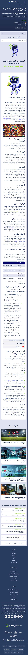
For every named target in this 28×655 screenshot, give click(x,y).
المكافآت (14, 553)
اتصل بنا (13, 597)
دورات (13, 560)
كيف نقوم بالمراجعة (14, 592)
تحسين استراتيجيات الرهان (12, 210)
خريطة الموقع (14, 599)
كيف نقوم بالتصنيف (14, 594)
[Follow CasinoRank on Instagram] (18, 616)
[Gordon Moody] (13, 636)
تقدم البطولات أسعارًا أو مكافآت (14, 227)
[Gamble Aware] (15, 640)
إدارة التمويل (13, 578)
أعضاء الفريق (14, 562)
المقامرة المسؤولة (14, 576)
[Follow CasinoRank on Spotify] (9, 616)
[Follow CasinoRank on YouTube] (12, 616)
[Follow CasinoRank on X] (15, 616)
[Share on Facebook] (22, 28)
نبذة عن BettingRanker (13, 589)
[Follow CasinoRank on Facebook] (21, 616)
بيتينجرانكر (21, 236)
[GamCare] (8, 632)
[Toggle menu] (25, 1)
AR (14, 620)
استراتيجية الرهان (14, 571)
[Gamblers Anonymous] (15, 632)
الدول (14, 558)
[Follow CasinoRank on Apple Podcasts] (6, 616)
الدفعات (13, 555)
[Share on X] (25, 28)
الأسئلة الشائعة (14, 581)
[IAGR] (20, 632)
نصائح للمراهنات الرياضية (13, 574)
